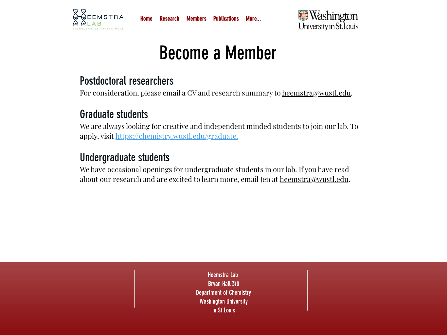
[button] (196, 18)
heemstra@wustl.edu (316, 92)
